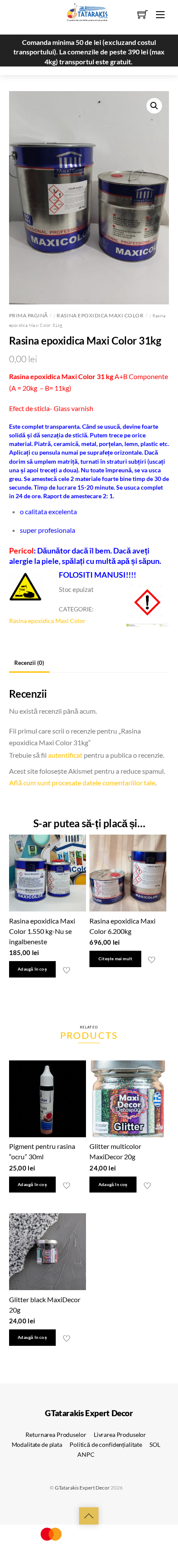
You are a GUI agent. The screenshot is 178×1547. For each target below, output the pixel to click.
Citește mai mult (115, 958)
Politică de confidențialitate (106, 1444)
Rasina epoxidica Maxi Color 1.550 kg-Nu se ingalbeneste (42, 931)
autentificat (65, 755)
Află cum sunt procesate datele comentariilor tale (82, 782)
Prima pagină (28, 315)
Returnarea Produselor (55, 1434)
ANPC (85, 1454)
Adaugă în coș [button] (32, 969)
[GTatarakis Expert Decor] (82, 16)
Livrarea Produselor (120, 1434)
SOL (154, 1444)
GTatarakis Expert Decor (82, 1487)
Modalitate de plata (37, 1444)
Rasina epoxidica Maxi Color (100, 315)
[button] (154, 106)
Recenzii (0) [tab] (29, 662)
